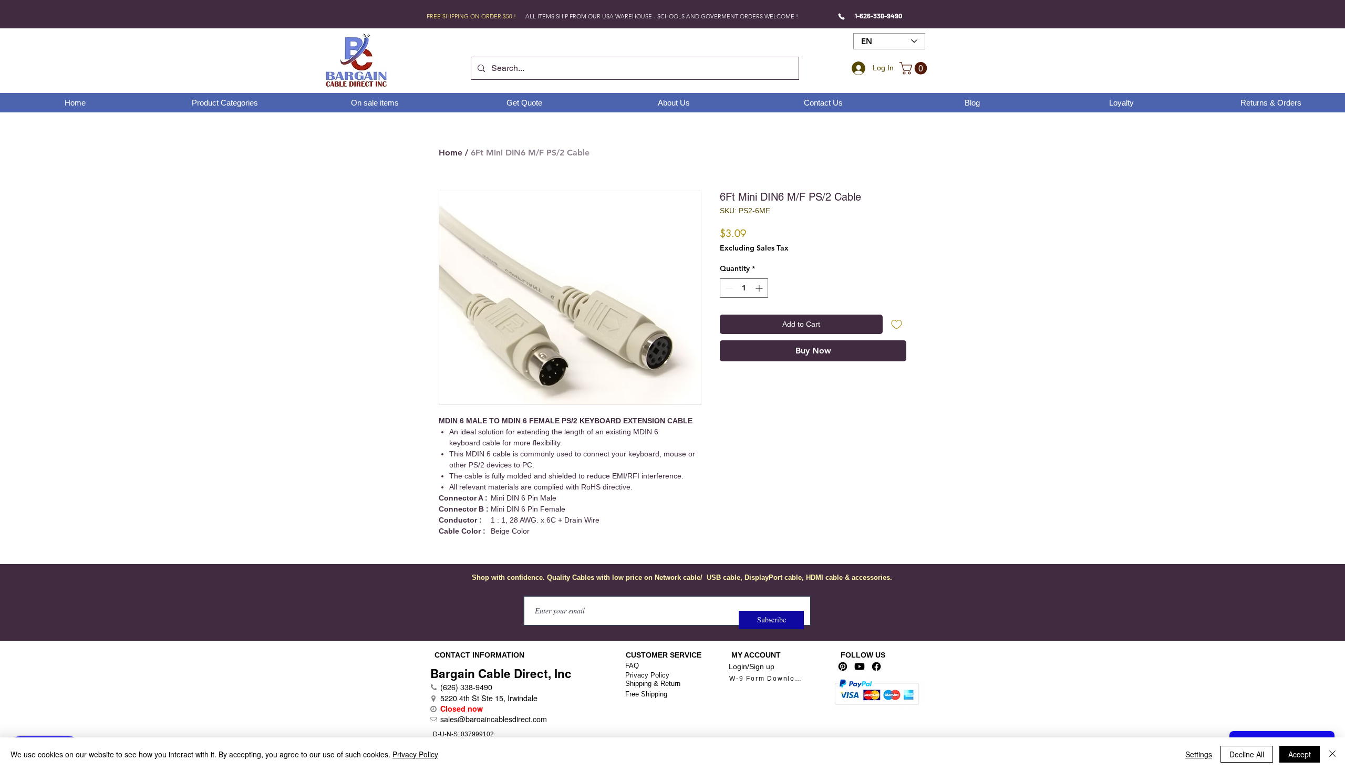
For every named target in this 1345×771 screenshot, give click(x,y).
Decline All (1246, 754)
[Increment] (760, 288)
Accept (1299, 754)
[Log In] (857, 68)
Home (450, 153)
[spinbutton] (743, 288)
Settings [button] (1198, 754)
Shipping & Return (652, 683)
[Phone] (841, 16)
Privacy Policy (647, 675)
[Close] (1332, 754)
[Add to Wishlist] (896, 324)
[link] (914, 68)
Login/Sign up (751, 666)
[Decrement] (727, 288)
